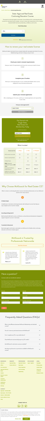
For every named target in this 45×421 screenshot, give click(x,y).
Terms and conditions (39, 370)
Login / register (31, 363)
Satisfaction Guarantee (3, 383)
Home (2, 10)
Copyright (39, 363)
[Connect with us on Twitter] (25, 406)
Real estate (21, 365)
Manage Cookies (40, 373)
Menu (42, 7)
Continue (13, 35)
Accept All (26, 418)
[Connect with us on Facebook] (22, 406)
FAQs (2, 399)
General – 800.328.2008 (5, 395)
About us (2, 363)
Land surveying (22, 369)
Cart (20, 2)
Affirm (2, 365)
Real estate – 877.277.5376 (6, 392)
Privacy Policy (25, 415)
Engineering (21, 371)
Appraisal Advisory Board (4, 370)
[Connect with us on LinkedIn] (18, 406)
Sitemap (2, 385)
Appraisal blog (12, 363)
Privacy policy (39, 365)
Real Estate (7, 10)
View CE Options (22, 111)
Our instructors (4, 367)
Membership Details (22, 129)
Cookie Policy (39, 367)
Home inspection (22, 367)
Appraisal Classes (22, 363)
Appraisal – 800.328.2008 (5, 390)
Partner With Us (13, 365)
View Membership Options (22, 136)
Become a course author (4, 376)
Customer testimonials (3, 379)
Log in (25, 2)
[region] (22, 414)
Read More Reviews (22, 245)
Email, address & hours (5, 397)
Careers (2, 373)
